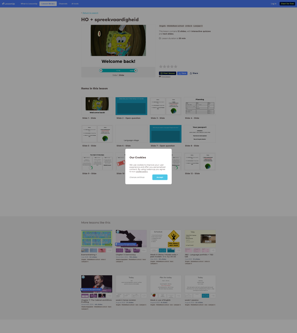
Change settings (137, 177)
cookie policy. (142, 171)
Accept (160, 177)
